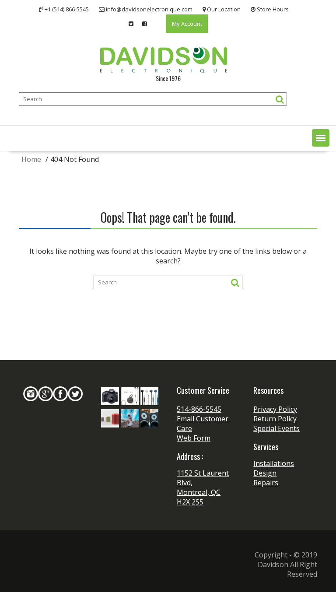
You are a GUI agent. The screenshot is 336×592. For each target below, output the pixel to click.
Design (264, 473)
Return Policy (275, 419)
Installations (273, 463)
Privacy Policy (275, 409)
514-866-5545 (199, 409)
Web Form (193, 438)
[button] (320, 138)
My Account (187, 24)
